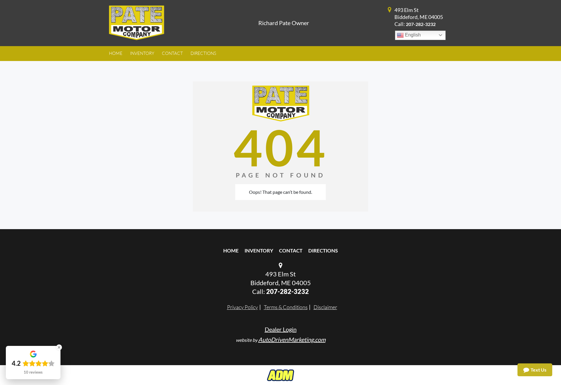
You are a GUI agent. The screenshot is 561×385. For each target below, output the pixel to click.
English (412, 34)
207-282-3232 (421, 24)
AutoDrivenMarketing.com (291, 339)
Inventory (259, 251)
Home (231, 251)
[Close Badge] (59, 347)
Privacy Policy (242, 307)
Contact (290, 251)
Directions (323, 251)
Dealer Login (281, 329)
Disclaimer (325, 307)
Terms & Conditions (286, 307)
